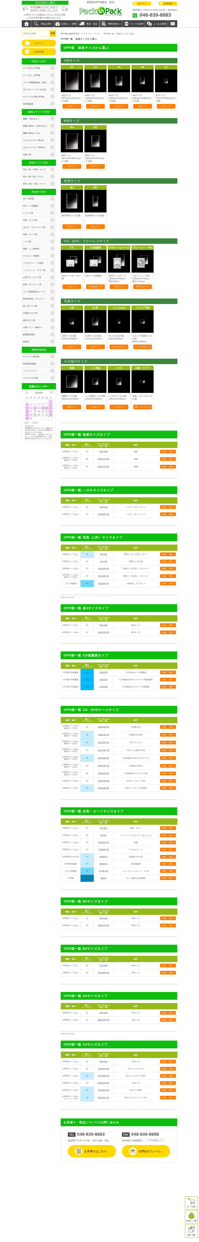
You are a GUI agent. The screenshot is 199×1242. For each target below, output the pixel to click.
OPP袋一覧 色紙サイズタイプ (87, 434)
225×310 (104, 1061)
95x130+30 (103, 583)
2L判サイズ (95, 347)
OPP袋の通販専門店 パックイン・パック (80, 34)
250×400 (104, 452)
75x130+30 (103, 850)
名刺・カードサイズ (142, 407)
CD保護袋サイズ (95, 287)
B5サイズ (95, 166)
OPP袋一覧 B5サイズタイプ (86, 901)
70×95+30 (103, 871)
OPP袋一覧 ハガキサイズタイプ (88, 490)
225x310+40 (103, 1083)
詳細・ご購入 (168, 452)
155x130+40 (103, 766)
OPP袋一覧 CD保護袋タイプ (86, 655)
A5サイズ (119, 106)
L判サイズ (72, 347)
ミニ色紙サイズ (95, 407)
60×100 (103, 828)
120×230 (104, 625)
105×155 (104, 507)
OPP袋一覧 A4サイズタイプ (86, 1044)
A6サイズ (142, 106)
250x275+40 (103, 467)
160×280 (104, 1013)
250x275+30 (103, 459)
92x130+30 (103, 569)
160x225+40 (103, 1020)
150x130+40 (103, 750)
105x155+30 (103, 514)
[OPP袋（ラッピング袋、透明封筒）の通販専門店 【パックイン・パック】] (100, 15)
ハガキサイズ (119, 407)
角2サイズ (72, 226)
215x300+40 (103, 1069)
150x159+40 (103, 758)
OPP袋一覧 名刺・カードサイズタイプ (94, 811)
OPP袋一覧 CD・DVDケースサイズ (91, 709)
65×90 (103, 835)
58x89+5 (104, 857)
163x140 (104, 679)
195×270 (104, 918)
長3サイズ (95, 226)
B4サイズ (72, 166)
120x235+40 (103, 632)
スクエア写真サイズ (142, 347)
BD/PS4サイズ (142, 287)
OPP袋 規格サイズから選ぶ (86, 47)
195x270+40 (103, 925)
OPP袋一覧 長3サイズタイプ (86, 608)
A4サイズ (95, 106)
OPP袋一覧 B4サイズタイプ (86, 948)
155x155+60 (103, 773)
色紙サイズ (71, 407)
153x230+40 (103, 781)
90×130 (103, 554)
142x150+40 (103, 742)
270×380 (104, 965)
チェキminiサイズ (119, 347)
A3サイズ (72, 106)
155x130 (104, 672)
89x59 (103, 878)
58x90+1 (104, 864)
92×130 (103, 561)
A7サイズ (166, 106)
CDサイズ (72, 287)
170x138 (104, 687)
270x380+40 (103, 973)
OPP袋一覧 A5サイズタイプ (86, 996)
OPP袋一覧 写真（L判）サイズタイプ (93, 537)
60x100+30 (103, 842)
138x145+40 (103, 727)
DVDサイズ (119, 287)
